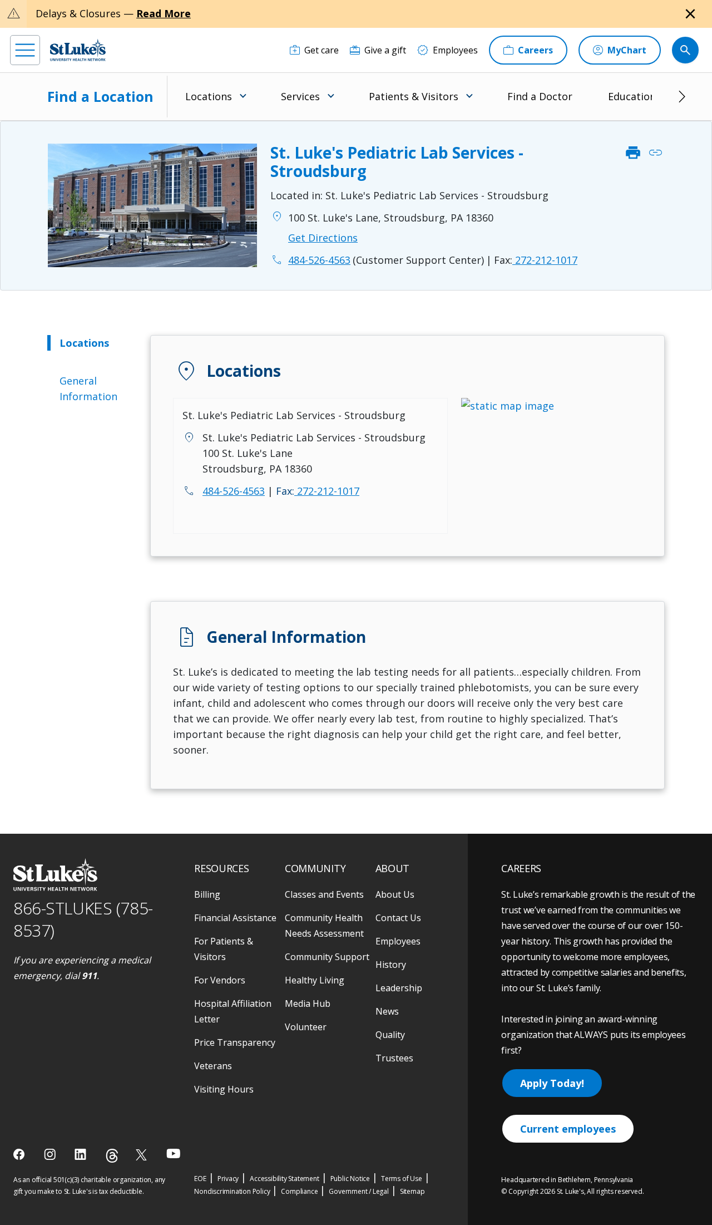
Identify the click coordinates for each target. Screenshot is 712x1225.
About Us (394, 894)
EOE (200, 1178)
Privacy (228, 1178)
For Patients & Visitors (223, 949)
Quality (390, 1035)
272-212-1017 (535, 260)
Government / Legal (358, 1191)
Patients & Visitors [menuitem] (413, 96)
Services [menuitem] (300, 96)
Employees (398, 941)
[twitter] (143, 1154)
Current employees (568, 1128)
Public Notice (350, 1178)
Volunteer (306, 1027)
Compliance (299, 1191)
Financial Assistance (235, 918)
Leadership (398, 988)
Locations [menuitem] (208, 96)
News (387, 1011)
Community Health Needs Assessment (324, 925)
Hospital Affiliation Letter (232, 1011)
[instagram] (51, 1154)
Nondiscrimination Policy (232, 1191)
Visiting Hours (224, 1089)
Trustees (394, 1058)
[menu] (25, 50)
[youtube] (173, 1153)
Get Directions (323, 237)
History (390, 964)
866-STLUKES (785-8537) (83, 919)
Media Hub (307, 1003)
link (655, 153)
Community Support (327, 957)
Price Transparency (234, 1042)
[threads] (112, 1156)
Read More (163, 13)
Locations (84, 343)
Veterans (213, 1066)
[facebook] (20, 1154)
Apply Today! (552, 1083)
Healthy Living (314, 980)
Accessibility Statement (284, 1178)
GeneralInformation (88, 388)
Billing (207, 894)
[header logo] (78, 49)
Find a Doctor (539, 96)
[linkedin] (81, 1154)
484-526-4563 (233, 491)
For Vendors (219, 980)
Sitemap (412, 1191)
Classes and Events (324, 894)
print (633, 153)
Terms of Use (401, 1178)
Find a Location (100, 96)
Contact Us (398, 918)
